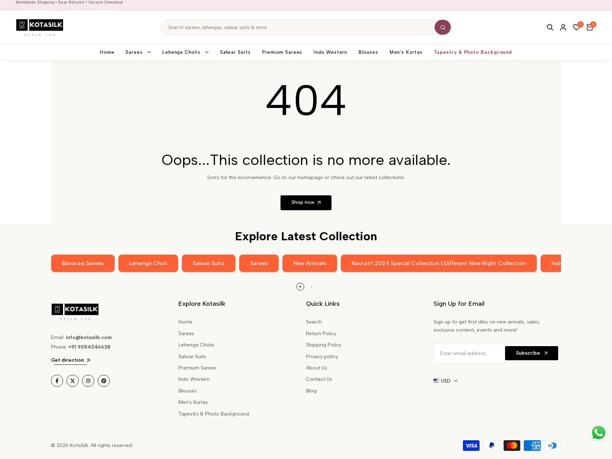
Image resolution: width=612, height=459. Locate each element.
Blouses (187, 391)
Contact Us (319, 379)
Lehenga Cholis (196, 345)
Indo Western (194, 379)
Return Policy (321, 334)
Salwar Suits (192, 357)
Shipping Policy (323, 345)
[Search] (443, 27)
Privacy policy (322, 357)
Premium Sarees (197, 368)
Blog (311, 391)
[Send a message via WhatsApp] (598, 432)
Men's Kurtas (193, 402)
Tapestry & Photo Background (213, 414)
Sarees (186, 334)
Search (314, 322)
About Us (316, 368)
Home (185, 322)
